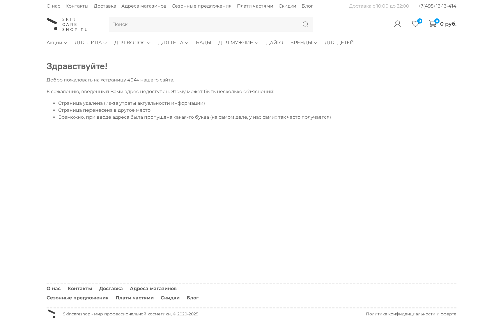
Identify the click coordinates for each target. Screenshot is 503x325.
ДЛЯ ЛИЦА (88, 42)
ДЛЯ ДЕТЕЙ (339, 42)
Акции (54, 42)
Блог (307, 6)
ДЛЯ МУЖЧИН (236, 42)
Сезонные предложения (202, 6)
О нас (53, 6)
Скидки (287, 6)
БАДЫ (203, 42)
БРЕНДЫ (301, 42)
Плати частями (255, 6)
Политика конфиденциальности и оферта (411, 314)
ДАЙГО (274, 42)
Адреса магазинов (144, 6)
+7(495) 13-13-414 (437, 6)
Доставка (105, 6)
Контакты (76, 6)
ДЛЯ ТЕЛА (170, 42)
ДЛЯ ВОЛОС (129, 42)
